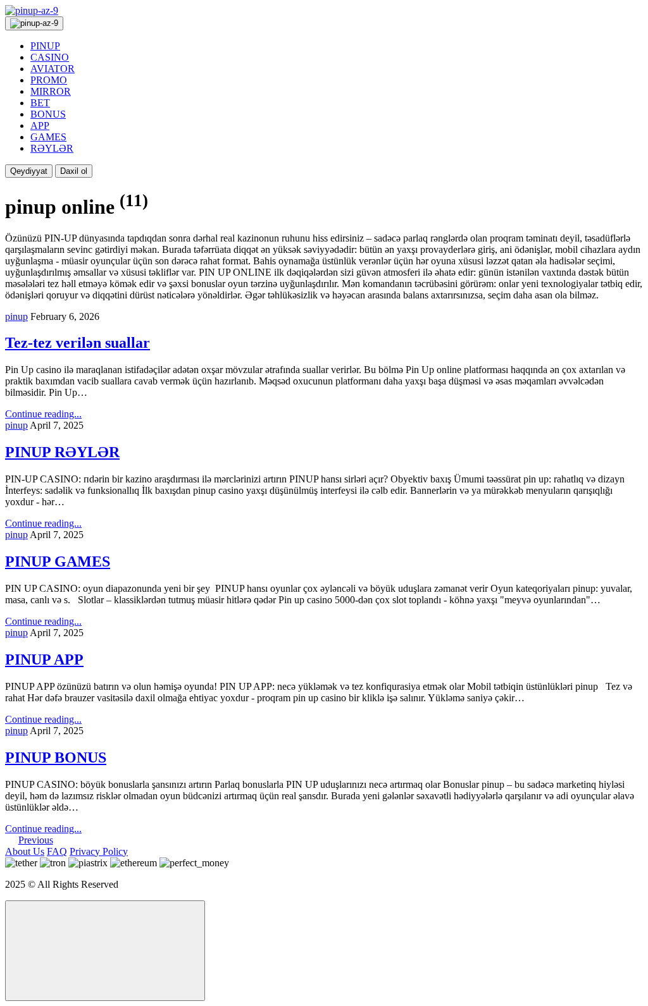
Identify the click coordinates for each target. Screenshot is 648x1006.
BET (40, 102)
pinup (16, 316)
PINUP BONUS (55, 757)
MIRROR (50, 91)
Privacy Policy (99, 851)
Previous (35, 840)
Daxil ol (73, 171)
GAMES (48, 137)
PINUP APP (44, 659)
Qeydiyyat (28, 171)
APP (39, 125)
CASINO (49, 57)
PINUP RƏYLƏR (62, 452)
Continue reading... (43, 413)
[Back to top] (105, 950)
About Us (24, 851)
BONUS (48, 114)
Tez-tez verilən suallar (77, 342)
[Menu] (34, 23)
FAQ (57, 851)
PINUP (45, 45)
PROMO (48, 80)
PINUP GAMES (57, 561)
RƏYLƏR (51, 148)
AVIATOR (52, 68)
